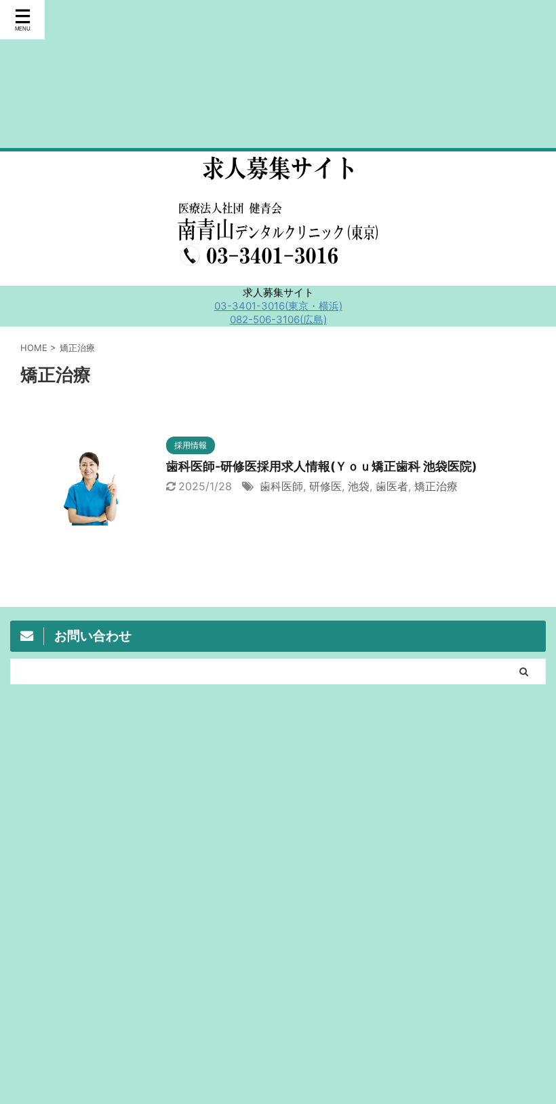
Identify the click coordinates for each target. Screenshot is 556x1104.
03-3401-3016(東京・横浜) (278, 305)
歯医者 (392, 486)
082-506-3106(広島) (278, 319)
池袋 (359, 486)
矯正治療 (436, 486)
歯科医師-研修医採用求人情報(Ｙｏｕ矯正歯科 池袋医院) (321, 466)
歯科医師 (281, 486)
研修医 (325, 486)
